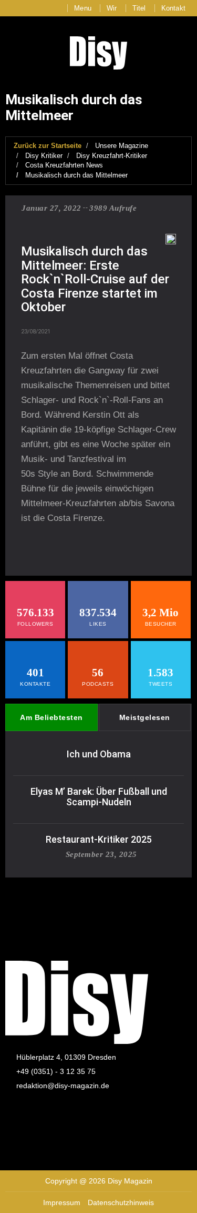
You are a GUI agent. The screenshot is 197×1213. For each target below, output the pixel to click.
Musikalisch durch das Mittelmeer (76, 175)
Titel (139, 8)
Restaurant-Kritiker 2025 (99, 839)
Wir (112, 8)
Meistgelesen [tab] (144, 717)
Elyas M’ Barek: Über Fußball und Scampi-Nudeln (98, 796)
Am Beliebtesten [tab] (51, 717)
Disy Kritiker (44, 156)
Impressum (61, 1202)
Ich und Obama (99, 754)
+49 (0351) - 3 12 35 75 (56, 1071)
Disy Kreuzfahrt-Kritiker (111, 156)
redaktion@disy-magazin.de (62, 1085)
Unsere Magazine (121, 146)
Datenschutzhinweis (121, 1202)
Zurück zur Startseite (47, 146)
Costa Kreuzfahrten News (64, 165)
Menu (82, 8)
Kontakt (173, 8)
